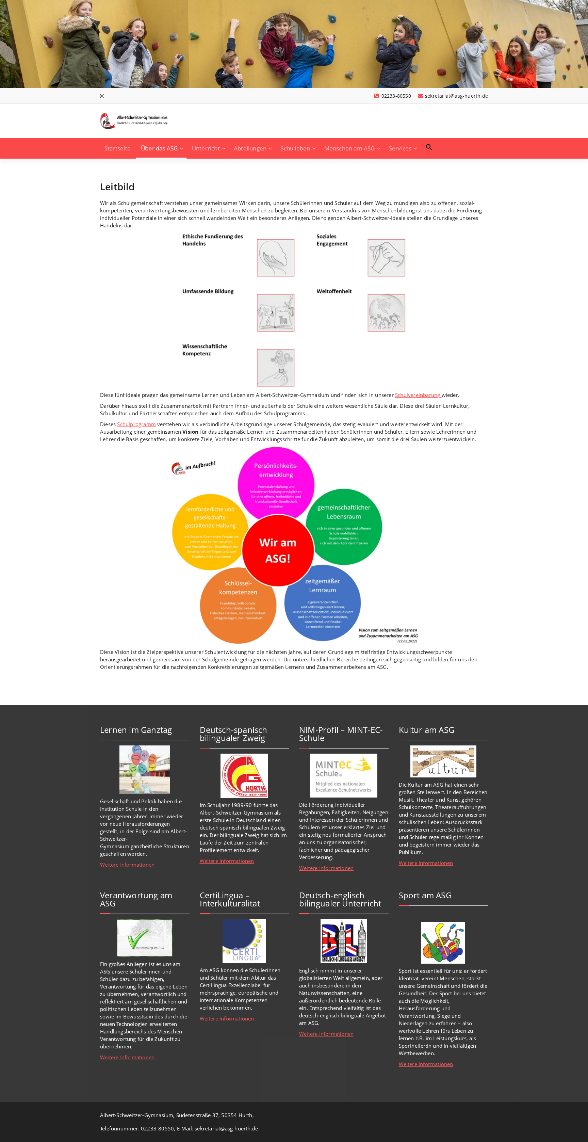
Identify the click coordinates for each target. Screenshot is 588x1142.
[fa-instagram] (102, 96)
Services (400, 148)
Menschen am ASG (349, 148)
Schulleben (295, 148)
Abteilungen (250, 148)
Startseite (117, 148)
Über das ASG (159, 148)
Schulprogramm (136, 424)
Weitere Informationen (127, 864)
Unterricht (206, 148)
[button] (429, 147)
